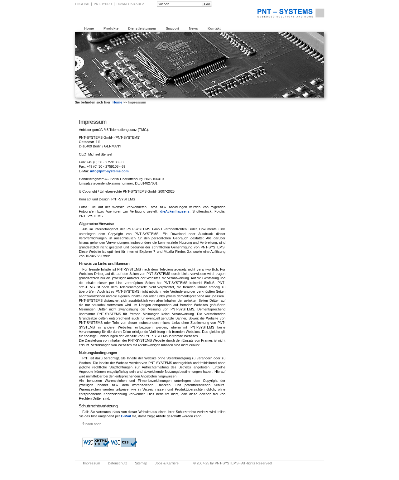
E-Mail (126, 416)
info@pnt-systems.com (109, 171)
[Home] (291, 13)
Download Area (130, 4)
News (193, 28)
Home (89, 28)
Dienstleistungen (142, 28)
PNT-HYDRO (103, 4)
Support (172, 28)
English (82, 4)
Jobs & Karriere (167, 463)
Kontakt (214, 28)
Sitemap (141, 463)
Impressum (91, 463)
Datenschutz (117, 463)
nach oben (93, 424)
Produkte (110, 28)
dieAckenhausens (175, 211)
